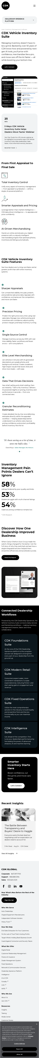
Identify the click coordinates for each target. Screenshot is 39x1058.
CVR (3, 985)
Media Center (6, 1017)
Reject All (19, 1049)
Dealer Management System (11, 960)
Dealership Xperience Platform (12, 971)
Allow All (19, 1054)
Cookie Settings (19, 1043)
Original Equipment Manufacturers (13, 915)
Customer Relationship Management (14, 953)
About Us (5, 997)
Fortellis (4, 981)
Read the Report (10, 557)
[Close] (37, 1024)
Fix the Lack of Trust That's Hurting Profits (15, 934)
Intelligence (5, 974)
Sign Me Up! (9, 900)
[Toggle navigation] (34, 6)
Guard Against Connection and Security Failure (17, 941)
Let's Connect (9, 67)
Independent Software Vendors (12, 918)
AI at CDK (5, 978)
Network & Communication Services (14, 967)
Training (4, 1013)
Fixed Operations (7, 964)
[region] (19, 1039)
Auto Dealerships (7, 911)
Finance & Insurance (8, 957)
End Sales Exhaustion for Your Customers (15, 931)
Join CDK (5, 1001)
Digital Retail (6, 950)
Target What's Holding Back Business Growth (17, 938)
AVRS (3, 988)
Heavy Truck (6, 922)
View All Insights (8, 853)
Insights (4, 1010)
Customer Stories (7, 1020)
